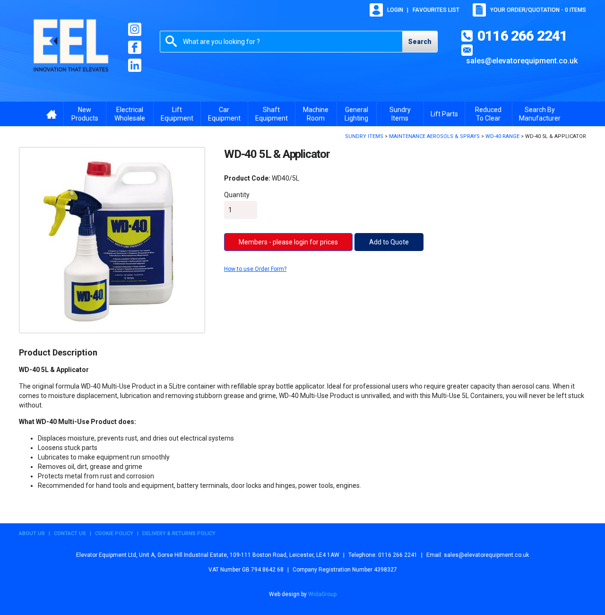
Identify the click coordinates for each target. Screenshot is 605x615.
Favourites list (436, 10)
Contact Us (70, 533)
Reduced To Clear (488, 114)
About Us (32, 533)
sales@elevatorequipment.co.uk (522, 60)
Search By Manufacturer (540, 114)
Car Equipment (224, 114)
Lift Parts (444, 114)
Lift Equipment (177, 114)
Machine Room (315, 114)
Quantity (237, 195)
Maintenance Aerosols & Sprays (434, 136)
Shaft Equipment (271, 114)
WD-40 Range (502, 136)
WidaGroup (322, 594)
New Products (84, 114)
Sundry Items (400, 114)
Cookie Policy (114, 533)
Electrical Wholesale (129, 114)
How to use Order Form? (255, 269)
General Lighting (356, 114)
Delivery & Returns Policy (179, 533)
